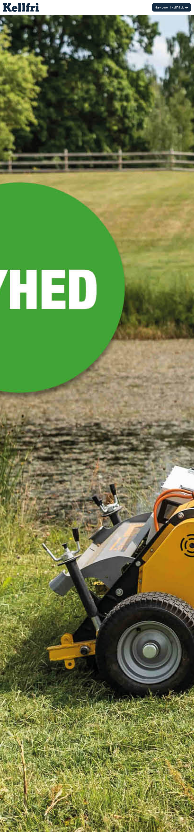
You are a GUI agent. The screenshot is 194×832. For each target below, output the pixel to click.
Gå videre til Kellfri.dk (169, 7)
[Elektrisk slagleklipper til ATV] (97, 423)
